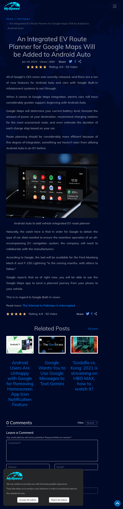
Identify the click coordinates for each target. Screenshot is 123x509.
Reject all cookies (59, 500)
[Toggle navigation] (114, 6)
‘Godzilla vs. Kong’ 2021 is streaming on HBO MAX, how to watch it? (84, 375)
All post (93, 328)
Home (9, 18)
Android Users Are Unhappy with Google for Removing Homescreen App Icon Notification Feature (19, 383)
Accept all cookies (27, 500)
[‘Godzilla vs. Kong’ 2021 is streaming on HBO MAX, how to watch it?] (84, 344)
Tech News (23, 18)
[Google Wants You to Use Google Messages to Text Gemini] (52, 344)
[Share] (80, 61)
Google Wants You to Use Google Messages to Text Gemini (52, 373)
